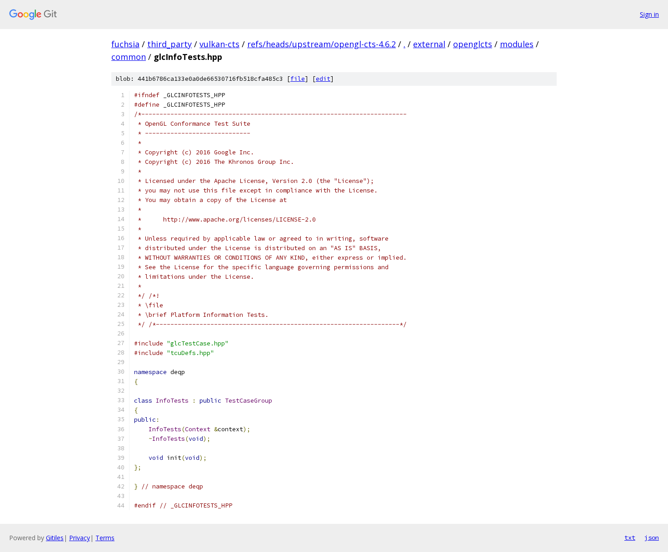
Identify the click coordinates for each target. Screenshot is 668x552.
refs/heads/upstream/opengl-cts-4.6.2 (321, 44)
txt (629, 537)
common (128, 56)
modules (516, 44)
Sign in (649, 14)
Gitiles (55, 537)
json (651, 537)
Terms (105, 537)
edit (323, 79)
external (429, 44)
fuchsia (125, 44)
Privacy (79, 537)
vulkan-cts (219, 44)
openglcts (472, 44)
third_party (169, 44)
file (297, 79)
